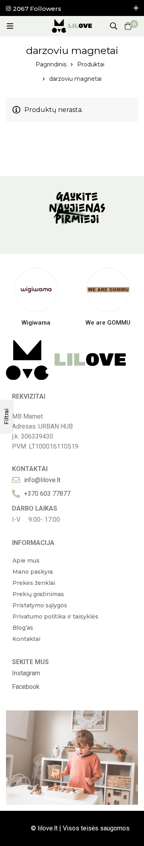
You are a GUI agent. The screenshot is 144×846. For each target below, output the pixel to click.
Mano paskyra (32, 571)
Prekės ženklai (33, 583)
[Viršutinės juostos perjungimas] (136, 8)
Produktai (90, 64)
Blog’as (22, 627)
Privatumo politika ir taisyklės (55, 616)
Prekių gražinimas (38, 594)
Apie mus (26, 560)
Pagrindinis (51, 64)
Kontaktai (26, 638)
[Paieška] (113, 26)
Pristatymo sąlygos (39, 605)
